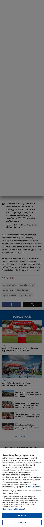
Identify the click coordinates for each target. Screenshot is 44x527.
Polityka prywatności (33, 487)
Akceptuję (22, 515)
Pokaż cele (22, 522)
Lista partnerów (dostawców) (13, 509)
